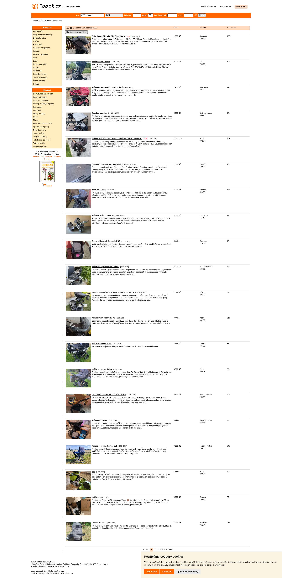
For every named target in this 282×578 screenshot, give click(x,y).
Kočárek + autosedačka (102, 369)
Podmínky (75, 564)
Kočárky (36, 51)
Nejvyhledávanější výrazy (54, 571)
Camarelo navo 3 (99, 523)
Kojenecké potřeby (40, 54)
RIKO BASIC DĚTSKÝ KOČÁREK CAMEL (109, 395)
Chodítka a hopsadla (41, 48)
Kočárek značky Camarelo (103, 215)
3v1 (93, 472)
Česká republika (42, 573)
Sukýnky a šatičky (40, 137)
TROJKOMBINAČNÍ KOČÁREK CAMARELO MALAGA (114, 292)
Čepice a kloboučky (41, 100)
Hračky (36, 41)
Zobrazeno (231, 28)
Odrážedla (37, 71)
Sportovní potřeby (40, 77)
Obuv (35, 117)
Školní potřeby (39, 81)
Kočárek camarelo (99, 420)
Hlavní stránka (39, 21)
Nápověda (35, 564)
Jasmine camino (99, 190)
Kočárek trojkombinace (101, 344)
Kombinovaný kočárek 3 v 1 (103, 318)
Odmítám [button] (166, 571)
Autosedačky (38, 31)
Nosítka (36, 68)
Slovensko (54, 573)
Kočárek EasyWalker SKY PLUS (105, 267)
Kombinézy (37, 107)
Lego (35, 61)
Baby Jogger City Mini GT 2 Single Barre (108, 36)
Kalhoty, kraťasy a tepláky (43, 104)
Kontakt (59, 564)
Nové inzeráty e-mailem (76, 32)
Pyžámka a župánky (41, 127)
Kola (35, 58)
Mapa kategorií (37, 571)
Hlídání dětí (37, 45)
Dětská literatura (39, 38)
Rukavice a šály (39, 130)
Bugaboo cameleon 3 (100, 113)
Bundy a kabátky (39, 97)
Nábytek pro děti (39, 64)
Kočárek (95, 497)
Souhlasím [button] (152, 571)
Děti (48, 21)
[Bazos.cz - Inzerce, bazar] (46, 8)
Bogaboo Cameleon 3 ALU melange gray (109, 164)
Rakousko (70, 573)
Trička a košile (39, 143)
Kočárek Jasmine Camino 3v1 (104, 446)
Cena (176, 28)
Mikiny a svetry (39, 114)
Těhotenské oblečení (41, 140)
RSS (94, 564)
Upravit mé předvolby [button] (187, 571)
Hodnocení (50, 564)
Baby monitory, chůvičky (42, 35)
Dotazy (43, 564)
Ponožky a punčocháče (42, 123)
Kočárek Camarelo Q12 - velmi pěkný (107, 87)
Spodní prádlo (39, 133)
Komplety (37, 110)
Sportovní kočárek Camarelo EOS (106, 241)
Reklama (66, 564)
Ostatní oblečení (39, 146)
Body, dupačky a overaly (43, 94)
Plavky (35, 120)
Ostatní (36, 84)
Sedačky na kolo (39, 74)
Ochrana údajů (86, 564)
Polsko (62, 573)
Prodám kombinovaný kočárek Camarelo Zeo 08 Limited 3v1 (117, 139)
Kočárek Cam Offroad (101, 62)
